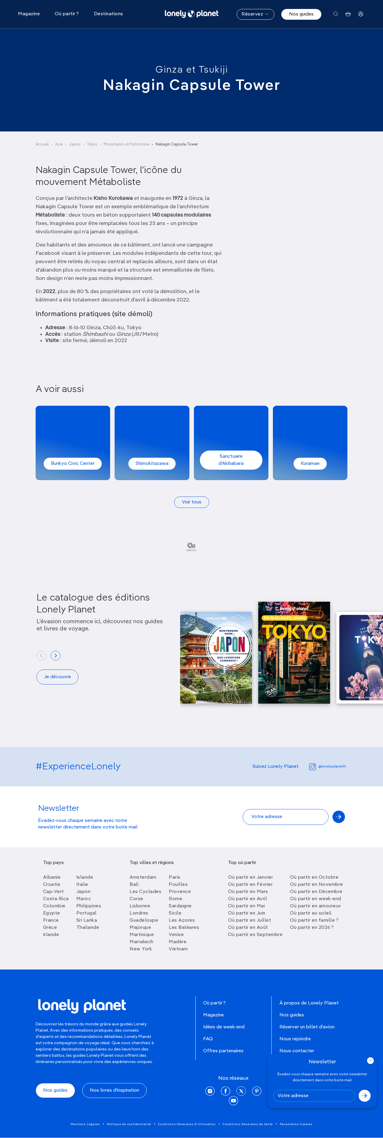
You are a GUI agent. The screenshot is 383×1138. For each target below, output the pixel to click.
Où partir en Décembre (316, 891)
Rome (175, 899)
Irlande (51, 934)
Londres (139, 913)
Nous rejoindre (295, 1039)
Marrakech (141, 942)
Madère (177, 942)
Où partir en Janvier (250, 877)
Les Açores (182, 920)
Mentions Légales (85, 1124)
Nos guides (301, 14)
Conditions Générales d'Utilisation (187, 1124)
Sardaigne (180, 906)
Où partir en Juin (246, 913)
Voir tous (191, 502)
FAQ (208, 1039)
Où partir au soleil (311, 913)
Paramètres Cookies (296, 1124)
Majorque (140, 927)
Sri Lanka (86, 920)
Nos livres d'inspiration (114, 1090)
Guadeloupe (144, 920)
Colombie (54, 906)
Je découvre (57, 677)
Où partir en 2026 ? (312, 927)
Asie (59, 144)
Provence (180, 891)
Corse (136, 899)
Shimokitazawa (152, 463)
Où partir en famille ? (314, 920)
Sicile (175, 913)
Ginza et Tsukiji (191, 70)
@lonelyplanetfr (332, 766)
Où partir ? (214, 1003)
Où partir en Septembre (255, 934)
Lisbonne (140, 906)
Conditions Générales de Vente (248, 1124)
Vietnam (178, 949)
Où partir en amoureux (315, 906)
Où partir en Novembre (316, 884)
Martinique (142, 934)
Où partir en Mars (248, 891)
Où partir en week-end (315, 899)
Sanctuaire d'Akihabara (231, 460)
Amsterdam (143, 877)
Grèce (50, 927)
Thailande (87, 927)
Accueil (42, 144)
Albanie (52, 877)
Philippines (88, 906)
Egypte (51, 913)
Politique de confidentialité (129, 1124)
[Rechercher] (335, 14)
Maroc (83, 899)
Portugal (86, 913)
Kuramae (310, 463)
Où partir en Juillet (249, 920)
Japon (74, 144)
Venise (176, 934)
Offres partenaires (223, 1051)
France (51, 920)
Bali (134, 884)
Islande (84, 877)
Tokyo (92, 144)
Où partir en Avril (247, 899)
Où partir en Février (250, 884)
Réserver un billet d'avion (307, 1027)
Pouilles (178, 884)
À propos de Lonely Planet (309, 1003)
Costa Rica (56, 899)
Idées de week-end (223, 1027)
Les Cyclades (145, 891)
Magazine (213, 1015)
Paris (174, 877)
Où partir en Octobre (314, 877)
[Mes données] (360, 14)
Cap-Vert (53, 891)
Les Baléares (184, 927)
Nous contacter (296, 1051)
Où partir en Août (248, 927)
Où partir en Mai (246, 906)
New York (141, 949)
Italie (82, 884)
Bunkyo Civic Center (73, 463)
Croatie (51, 884)
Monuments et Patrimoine (126, 144)
